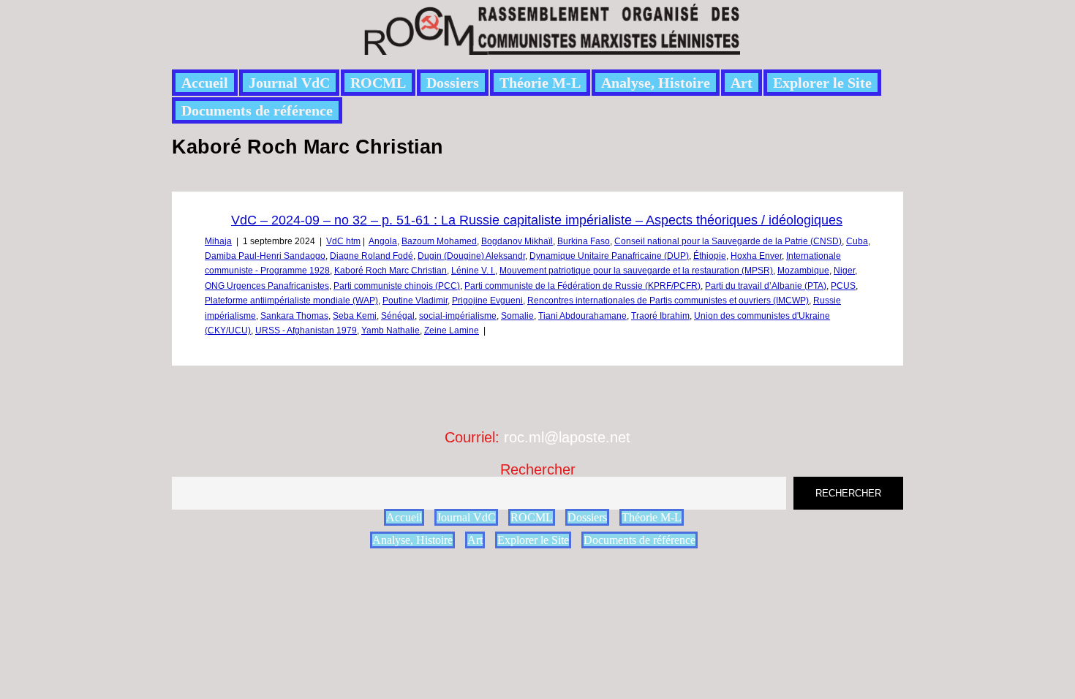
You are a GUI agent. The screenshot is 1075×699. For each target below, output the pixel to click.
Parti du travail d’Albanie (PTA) (765, 286)
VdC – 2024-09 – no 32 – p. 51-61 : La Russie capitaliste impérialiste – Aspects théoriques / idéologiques (536, 220)
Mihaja (218, 241)
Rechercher (538, 469)
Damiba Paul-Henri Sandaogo (265, 256)
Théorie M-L (540, 83)
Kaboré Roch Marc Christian (390, 270)
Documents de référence (257, 110)
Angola (383, 241)
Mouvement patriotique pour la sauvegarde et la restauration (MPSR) (636, 270)
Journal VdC (289, 83)
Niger (844, 270)
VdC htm (343, 241)
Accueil (204, 83)
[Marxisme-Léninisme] (551, 46)
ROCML (378, 83)
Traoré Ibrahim (660, 315)
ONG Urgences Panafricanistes (267, 286)
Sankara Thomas (294, 315)
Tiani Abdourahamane (582, 315)
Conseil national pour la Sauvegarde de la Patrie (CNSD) (728, 241)
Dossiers (452, 83)
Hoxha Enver (756, 256)
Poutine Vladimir (415, 300)
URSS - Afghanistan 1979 (306, 330)
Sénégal (398, 315)
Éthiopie (709, 256)
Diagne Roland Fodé (371, 256)
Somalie (517, 315)
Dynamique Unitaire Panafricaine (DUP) (609, 256)
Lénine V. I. (473, 270)
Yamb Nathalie (390, 330)
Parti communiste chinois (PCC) (396, 286)
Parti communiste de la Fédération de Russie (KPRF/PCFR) (582, 286)
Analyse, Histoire (655, 83)
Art (741, 83)
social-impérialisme (458, 315)
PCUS (843, 286)
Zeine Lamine (451, 330)
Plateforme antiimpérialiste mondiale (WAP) (291, 300)
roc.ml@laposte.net (567, 437)
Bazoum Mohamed (439, 241)
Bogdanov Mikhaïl (517, 241)
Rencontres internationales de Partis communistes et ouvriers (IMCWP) (668, 300)
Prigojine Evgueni (487, 300)
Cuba (857, 241)
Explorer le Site (822, 83)
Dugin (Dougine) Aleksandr (471, 256)
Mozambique (803, 270)
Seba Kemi (355, 315)
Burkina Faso (583, 241)
